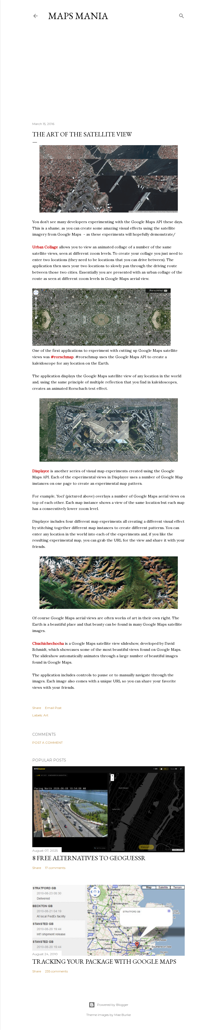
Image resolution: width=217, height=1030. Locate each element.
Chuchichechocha (48, 643)
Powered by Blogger (112, 1005)
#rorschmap (62, 356)
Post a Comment (47, 743)
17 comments (55, 868)
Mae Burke (122, 1015)
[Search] (181, 15)
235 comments (56, 971)
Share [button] (36, 708)
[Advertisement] (108, 71)
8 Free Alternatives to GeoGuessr (89, 858)
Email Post (53, 708)
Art (45, 715)
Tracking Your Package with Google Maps (104, 961)
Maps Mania (78, 16)
